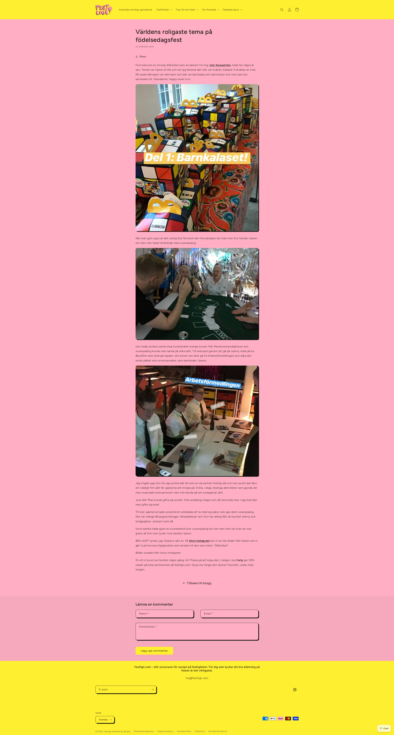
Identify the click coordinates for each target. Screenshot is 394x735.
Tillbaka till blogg (199, 583)
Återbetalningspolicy (144, 731)
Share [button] (142, 56)
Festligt (107, 731)
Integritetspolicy (165, 731)
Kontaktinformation (218, 731)
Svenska (103, 719)
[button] (164, 9)
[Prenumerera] (152, 690)
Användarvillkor (184, 731)
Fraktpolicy (200, 731)
